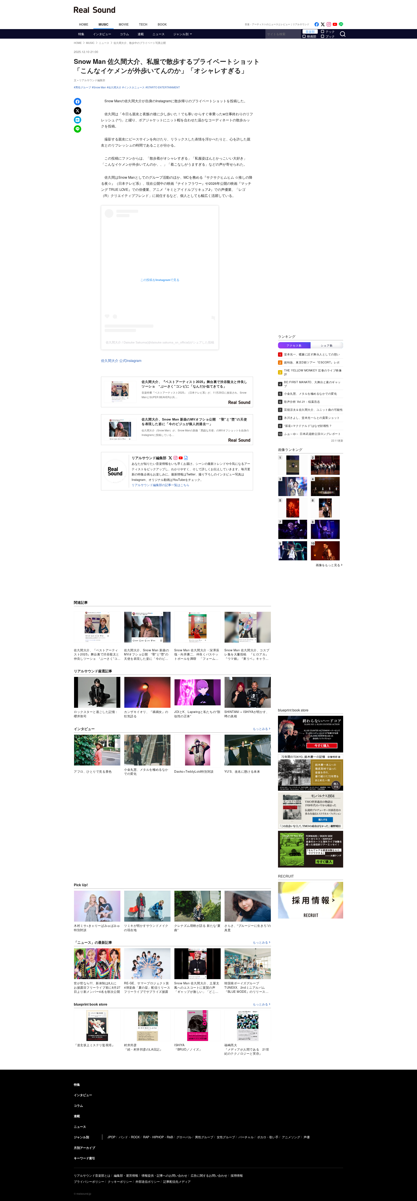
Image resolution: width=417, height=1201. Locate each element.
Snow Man (99, 87)
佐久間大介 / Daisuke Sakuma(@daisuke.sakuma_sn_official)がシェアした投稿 (160, 342)
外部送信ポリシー (148, 1181)
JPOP (111, 1137)
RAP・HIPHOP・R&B (158, 1137)
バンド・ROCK (129, 1137)
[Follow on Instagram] (329, 24)
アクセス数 (294, 345)
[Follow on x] (323, 24)
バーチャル (246, 1137)
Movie (124, 24)
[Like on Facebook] (316, 24)
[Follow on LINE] (341, 24)
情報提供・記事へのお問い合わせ (164, 1175)
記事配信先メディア (177, 1181)
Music (103, 24)
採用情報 (237, 1175)
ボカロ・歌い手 (267, 1137)
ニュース (158, 34)
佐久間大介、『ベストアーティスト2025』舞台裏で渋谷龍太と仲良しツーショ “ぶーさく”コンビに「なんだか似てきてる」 (194, 384)
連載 (141, 34)
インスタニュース (134, 87)
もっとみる (260, 729)
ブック (330, 36)
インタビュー (102, 34)
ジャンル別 (181, 34)
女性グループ (226, 1137)
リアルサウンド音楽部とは (92, 1175)
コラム (124, 34)
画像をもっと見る (328, 565)
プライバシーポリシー (89, 1181)
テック (330, 31)
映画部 (311, 36)
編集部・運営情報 (126, 1175)
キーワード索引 (84, 1158)
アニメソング (291, 1137)
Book (162, 24)
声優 (307, 1137)
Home (83, 24)
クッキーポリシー (120, 1181)
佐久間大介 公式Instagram (121, 360)
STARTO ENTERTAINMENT (163, 87)
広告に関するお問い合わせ (209, 1175)
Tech (143, 24)
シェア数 (327, 345)
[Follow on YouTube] (335, 24)
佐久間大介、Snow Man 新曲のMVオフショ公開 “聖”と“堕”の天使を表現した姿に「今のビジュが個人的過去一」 (194, 421)
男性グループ (83, 87)
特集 (81, 34)
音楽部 (310, 31)
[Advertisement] (237, 10)
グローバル (184, 1137)
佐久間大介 (114, 87)
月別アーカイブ (84, 1147)
